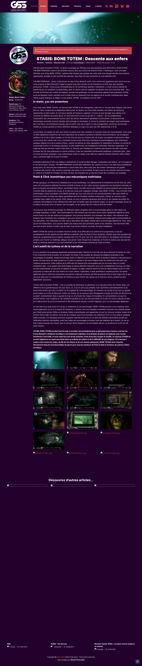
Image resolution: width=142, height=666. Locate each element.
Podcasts (77, 6)
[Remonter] (137, 661)
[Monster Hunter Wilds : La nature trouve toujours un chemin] (114, 562)
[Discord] (111, 6)
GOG (25, 131)
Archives (40, 63)
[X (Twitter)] (116, 6)
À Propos (98, 6)
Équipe (88, 6)
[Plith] (27, 562)
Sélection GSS (59, 63)
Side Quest (65, 6)
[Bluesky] (122, 6)
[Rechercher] (107, 6)
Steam (11, 131)
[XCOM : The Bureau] (71, 562)
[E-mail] (127, 6)
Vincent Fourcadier (77, 660)
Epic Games (18, 131)
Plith (9, 644)
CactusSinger (78, 63)
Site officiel (19, 128)
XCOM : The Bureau (59, 644)
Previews (54, 6)
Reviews (43, 6)
